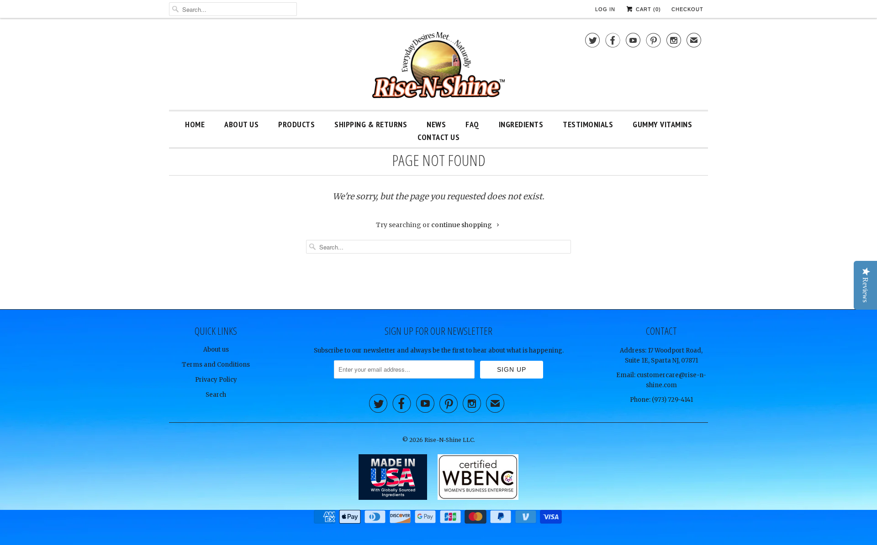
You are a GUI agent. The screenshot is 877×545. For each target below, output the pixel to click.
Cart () (647, 9)
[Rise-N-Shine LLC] (438, 66)
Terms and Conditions (216, 365)
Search (216, 395)
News (436, 124)
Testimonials (588, 124)
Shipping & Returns (370, 124)
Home (195, 124)
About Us (241, 124)
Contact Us (438, 137)
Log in (605, 9)
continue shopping (462, 225)
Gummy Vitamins (662, 124)
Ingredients (521, 124)
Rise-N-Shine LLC (449, 439)
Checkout (687, 9)
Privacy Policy (216, 380)
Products (296, 124)
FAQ (472, 124)
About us (216, 349)
